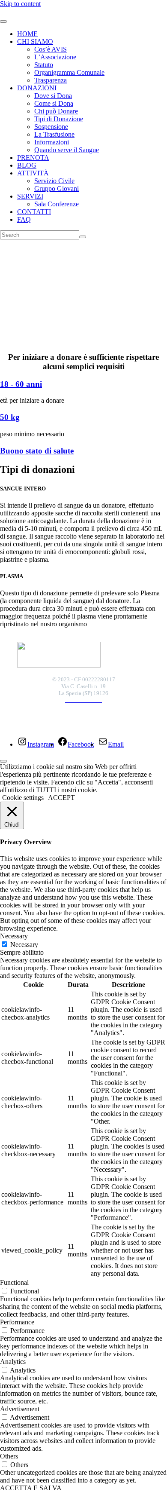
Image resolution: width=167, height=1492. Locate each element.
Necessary (24, 944)
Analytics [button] (13, 1361)
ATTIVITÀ (33, 173)
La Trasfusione (54, 134)
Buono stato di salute (37, 450)
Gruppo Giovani (56, 188)
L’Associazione (55, 57)
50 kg (10, 417)
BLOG (26, 165)
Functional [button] (14, 1282)
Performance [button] (17, 1322)
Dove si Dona (53, 95)
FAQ (24, 219)
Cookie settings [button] (23, 797)
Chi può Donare (56, 111)
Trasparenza (50, 80)
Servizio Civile (54, 180)
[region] (83, 295)
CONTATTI (34, 211)
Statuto (43, 64)
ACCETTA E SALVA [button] (31, 1488)
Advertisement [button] (19, 1408)
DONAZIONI (37, 88)
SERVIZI (30, 196)
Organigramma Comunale (69, 72)
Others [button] (9, 1456)
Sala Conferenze (56, 204)
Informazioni (51, 142)
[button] (83, 316)
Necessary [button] (14, 936)
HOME (27, 33)
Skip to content (20, 3)
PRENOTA (33, 157)
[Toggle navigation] (3, 21)
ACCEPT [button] (61, 797)
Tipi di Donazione (58, 119)
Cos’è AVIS (50, 49)
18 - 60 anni (21, 384)
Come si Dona (53, 103)
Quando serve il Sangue (66, 149)
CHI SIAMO (35, 41)
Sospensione (51, 126)
